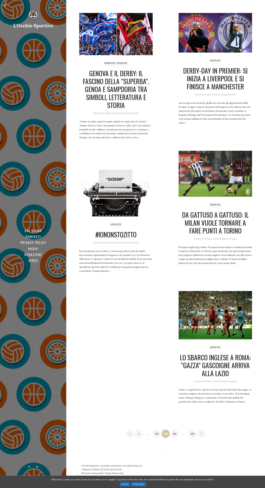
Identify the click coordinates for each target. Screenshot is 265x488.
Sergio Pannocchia (129, 242)
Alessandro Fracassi (129, 113)
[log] (116, 469)
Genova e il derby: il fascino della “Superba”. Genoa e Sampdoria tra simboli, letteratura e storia (116, 89)
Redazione (33, 254)
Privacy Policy (33, 242)
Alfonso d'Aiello (228, 94)
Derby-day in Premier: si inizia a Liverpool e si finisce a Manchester (215, 78)
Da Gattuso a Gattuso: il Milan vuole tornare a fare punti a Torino (215, 222)
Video (33, 260)
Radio (33, 248)
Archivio (215, 60)
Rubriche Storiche (115, 63)
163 (193, 433)
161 (174, 433)
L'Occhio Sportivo (33, 26)
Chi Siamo (33, 230)
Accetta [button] (125, 484)
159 (157, 433)
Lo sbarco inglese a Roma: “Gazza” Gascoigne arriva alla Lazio (215, 365)
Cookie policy (138, 484)
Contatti (33, 236)
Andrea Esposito (229, 381)
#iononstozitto (116, 234)
